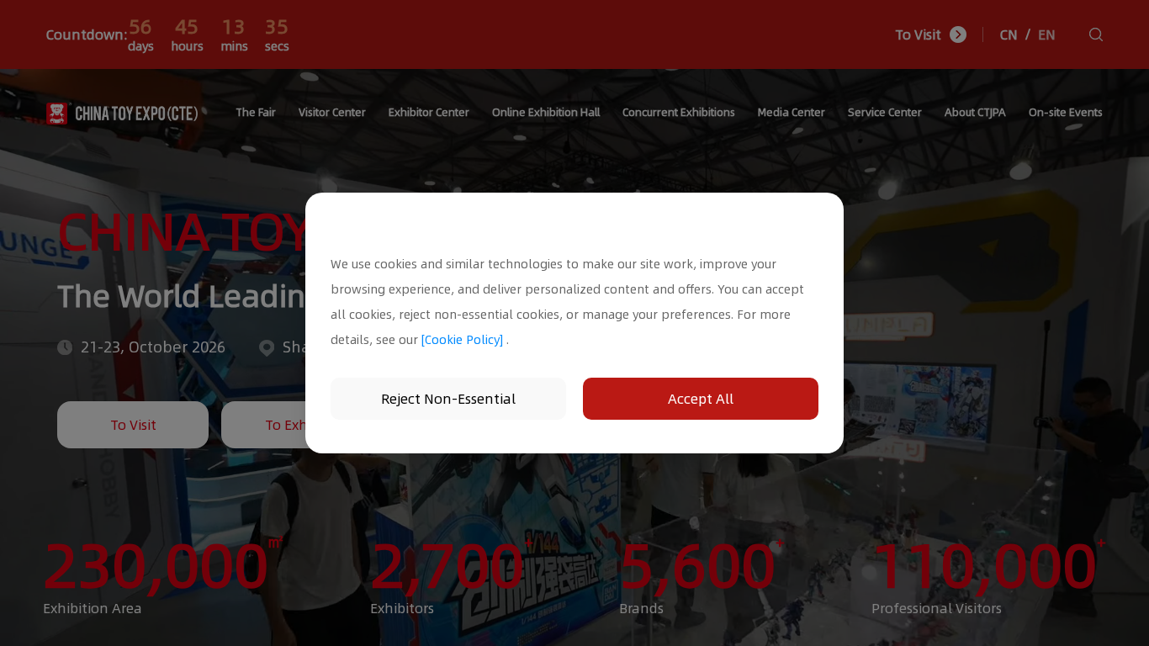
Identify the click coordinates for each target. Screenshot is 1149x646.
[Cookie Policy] (462, 339)
